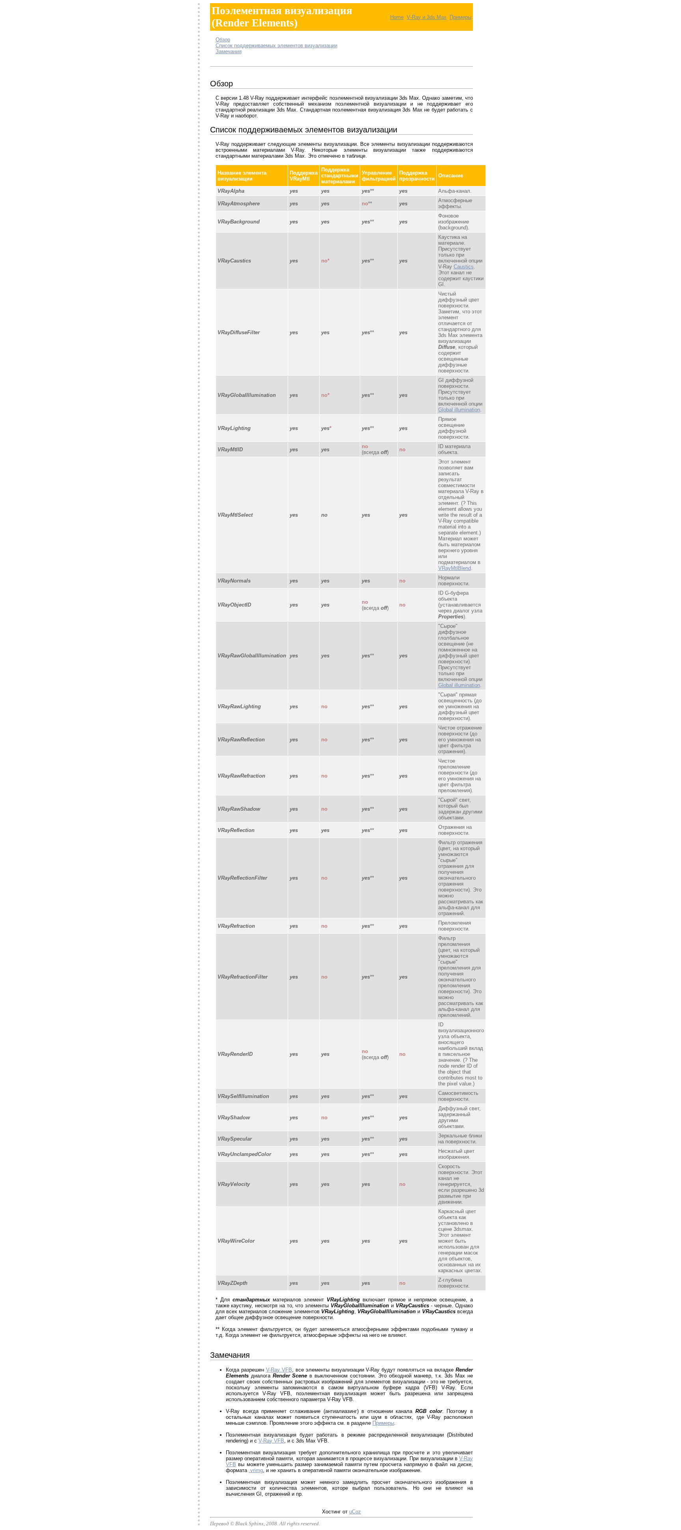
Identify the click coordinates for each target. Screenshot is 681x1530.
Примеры (460, 17)
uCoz (355, 1512)
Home (397, 17)
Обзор (223, 40)
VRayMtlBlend (454, 568)
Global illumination (459, 410)
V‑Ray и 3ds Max (427, 17)
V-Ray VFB (279, 1370)
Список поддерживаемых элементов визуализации (276, 45)
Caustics (464, 267)
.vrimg (256, 1470)
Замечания (229, 51)
